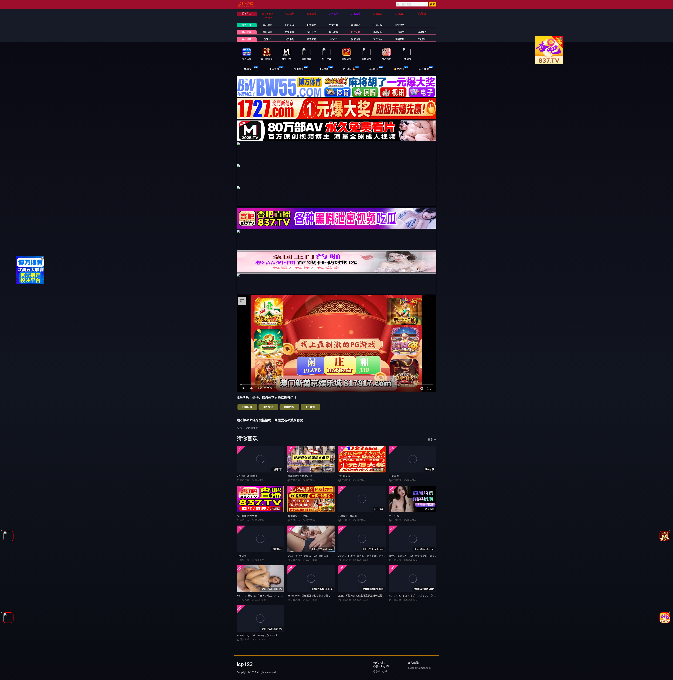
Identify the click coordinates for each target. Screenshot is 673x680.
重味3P (267, 39)
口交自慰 (289, 32)
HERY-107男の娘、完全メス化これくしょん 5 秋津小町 (267, 595)
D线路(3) (268, 407)
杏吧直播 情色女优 (247, 516)
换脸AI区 (377, 32)
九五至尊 (394, 476)
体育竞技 (249, 68)
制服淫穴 (267, 32)
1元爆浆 (324, 68)
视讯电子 (374, 68)
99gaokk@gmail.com (419, 668)
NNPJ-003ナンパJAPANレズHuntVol (257, 635)
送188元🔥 (349, 68)
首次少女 (377, 39)
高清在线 (246, 25)
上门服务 (310, 407)
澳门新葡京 (344, 476)
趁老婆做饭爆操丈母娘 (299, 476)
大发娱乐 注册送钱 (247, 476)
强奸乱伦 (311, 32)
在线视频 (246, 39)
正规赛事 (274, 68)
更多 (430, 439)
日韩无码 (377, 25)
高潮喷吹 (400, 39)
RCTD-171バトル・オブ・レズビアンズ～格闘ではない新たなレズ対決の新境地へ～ (435, 595)
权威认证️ (299, 68)
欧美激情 (400, 25)
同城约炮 (289, 407)
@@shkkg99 (380, 671)
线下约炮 (394, 516)
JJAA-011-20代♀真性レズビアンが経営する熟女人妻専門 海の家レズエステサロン (383, 555)
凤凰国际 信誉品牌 (297, 516)
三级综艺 (400, 32)
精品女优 (333, 32)
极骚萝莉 (311, 39)
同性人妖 (355, 32)
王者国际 (241, 555)
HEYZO (333, 39)
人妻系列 (289, 39)
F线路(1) (247, 407)
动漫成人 (422, 32)
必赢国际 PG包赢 (347, 516)
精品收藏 (246, 32)
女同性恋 (252, 428)
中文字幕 (333, 25)
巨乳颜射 (422, 39)
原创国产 (355, 25)
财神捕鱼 (424, 68)
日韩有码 (289, 25)
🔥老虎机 (399, 68)
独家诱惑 (355, 39)
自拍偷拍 (311, 25)
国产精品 (267, 25)
